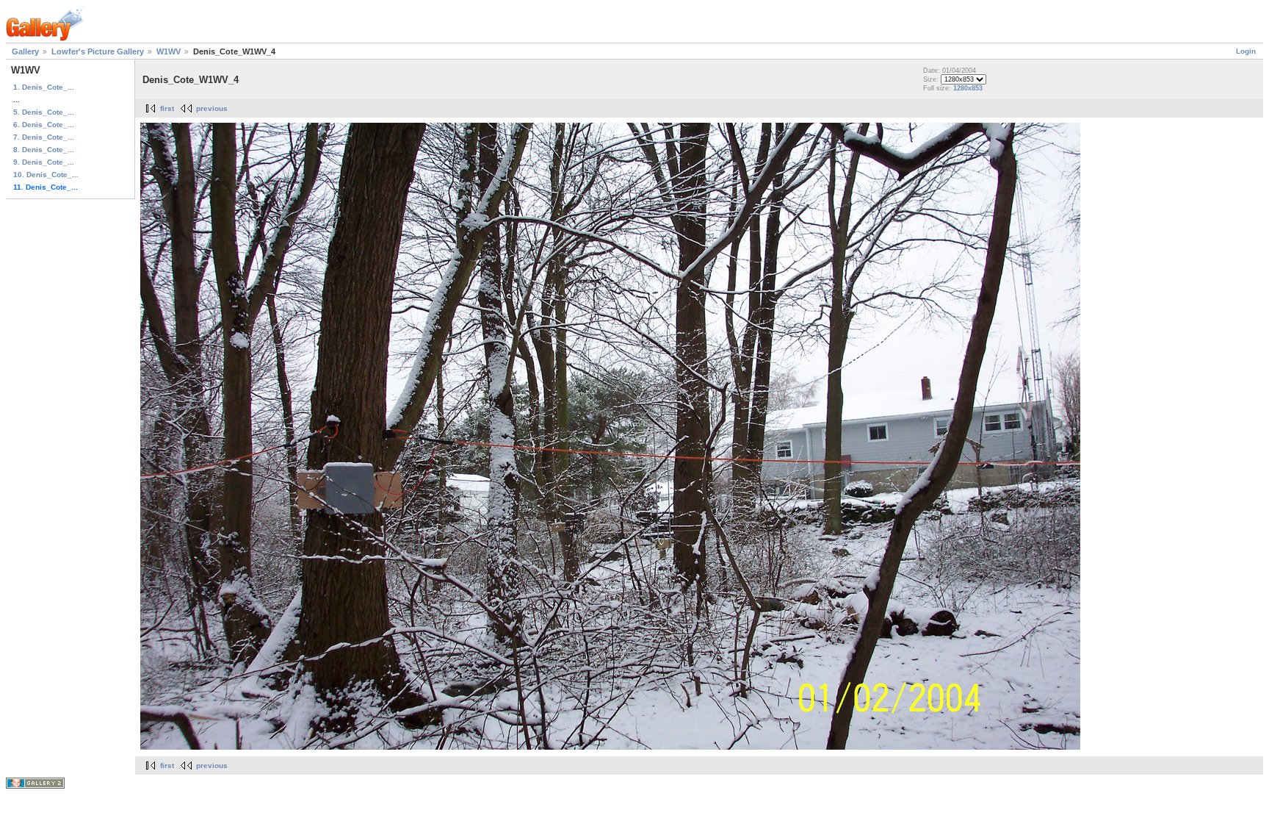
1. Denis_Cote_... (43, 87)
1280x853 (968, 88)
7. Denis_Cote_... (43, 137)
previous (212, 108)
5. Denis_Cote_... (43, 112)
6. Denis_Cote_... (43, 125)
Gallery (25, 51)
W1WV (168, 51)
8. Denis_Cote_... (43, 150)
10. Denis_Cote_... (46, 175)
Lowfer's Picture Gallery (97, 51)
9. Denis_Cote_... (43, 162)
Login (1246, 51)
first (167, 108)
